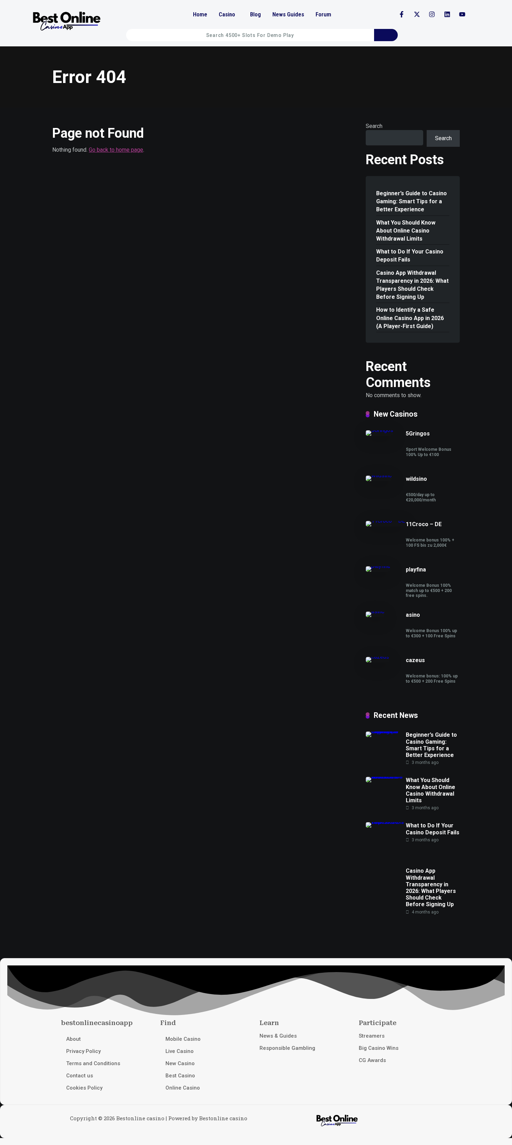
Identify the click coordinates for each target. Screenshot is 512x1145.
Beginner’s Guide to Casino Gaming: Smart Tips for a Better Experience (411, 201)
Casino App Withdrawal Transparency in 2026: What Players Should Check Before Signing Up (412, 285)
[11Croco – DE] (385, 520)
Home (200, 14)
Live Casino (179, 1051)
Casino (227, 14)
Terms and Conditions (93, 1063)
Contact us (79, 1075)
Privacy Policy (83, 1051)
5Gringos (418, 433)
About (73, 1039)
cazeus (415, 660)
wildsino (416, 479)
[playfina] (378, 566)
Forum (323, 14)
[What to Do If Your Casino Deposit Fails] (386, 822)
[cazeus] (377, 656)
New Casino (180, 1063)
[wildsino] (379, 475)
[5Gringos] (379, 430)
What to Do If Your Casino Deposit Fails (409, 255)
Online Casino (182, 1088)
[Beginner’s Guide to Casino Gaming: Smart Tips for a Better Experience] (386, 731)
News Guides (288, 14)
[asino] (375, 611)
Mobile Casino (183, 1039)
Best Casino (180, 1075)
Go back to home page (116, 149)
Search (374, 126)
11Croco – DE (424, 524)
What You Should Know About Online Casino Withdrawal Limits (405, 230)
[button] (228, 14)
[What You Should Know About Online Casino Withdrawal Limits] (386, 776)
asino (413, 615)
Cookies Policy (84, 1088)
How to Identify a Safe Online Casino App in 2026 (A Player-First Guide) (410, 317)
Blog (255, 14)
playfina (416, 569)
